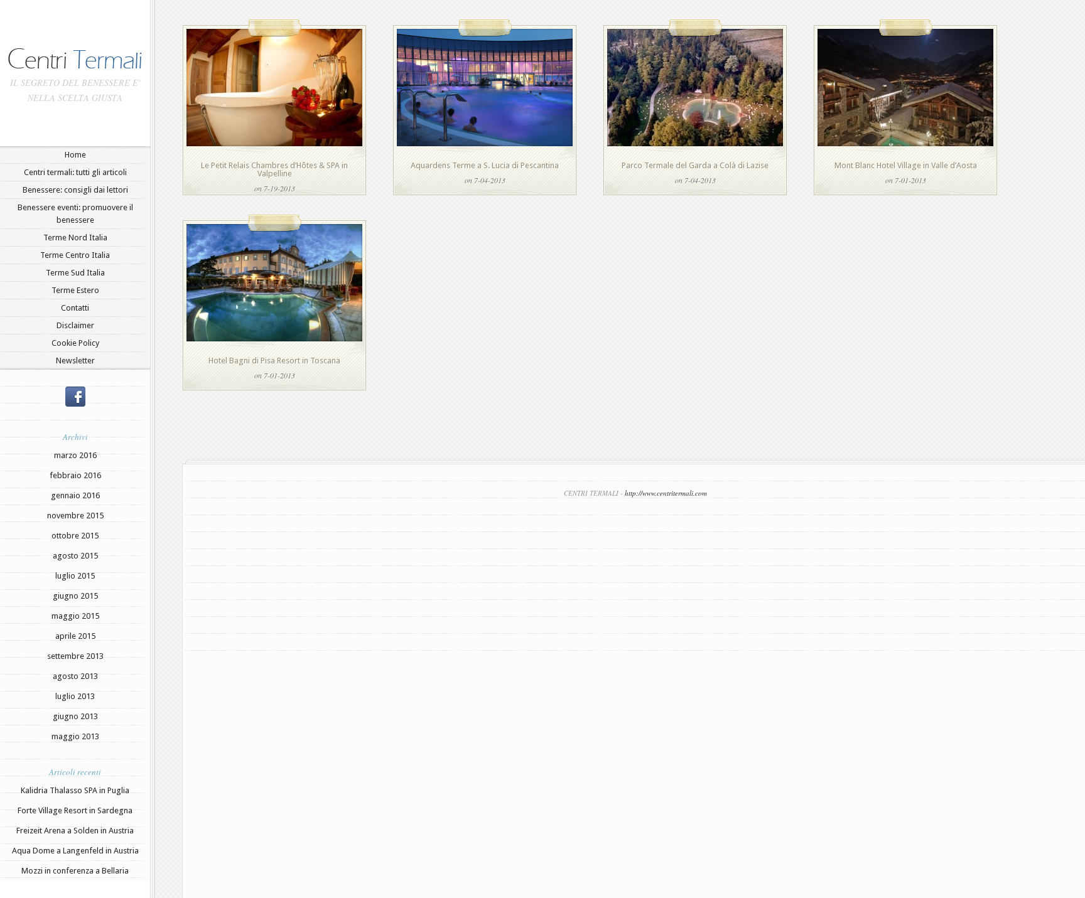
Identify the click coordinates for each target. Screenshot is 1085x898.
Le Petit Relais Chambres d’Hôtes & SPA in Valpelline (274, 169)
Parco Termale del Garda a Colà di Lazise (695, 165)
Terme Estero (75, 290)
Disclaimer (75, 325)
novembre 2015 (75, 515)
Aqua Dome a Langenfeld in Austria (75, 850)
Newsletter (75, 360)
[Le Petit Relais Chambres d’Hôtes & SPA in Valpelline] (274, 143)
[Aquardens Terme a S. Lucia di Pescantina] (485, 143)
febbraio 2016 (75, 475)
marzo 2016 (75, 455)
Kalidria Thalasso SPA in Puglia (75, 790)
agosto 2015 (75, 555)
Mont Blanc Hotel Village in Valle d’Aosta (905, 165)
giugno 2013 (75, 716)
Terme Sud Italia (75, 272)
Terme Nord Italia (75, 237)
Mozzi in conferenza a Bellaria (75, 870)
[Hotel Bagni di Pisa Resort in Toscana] (274, 338)
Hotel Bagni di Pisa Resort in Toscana (274, 360)
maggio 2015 (75, 616)
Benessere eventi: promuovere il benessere (75, 214)
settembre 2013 (75, 656)
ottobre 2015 (75, 535)
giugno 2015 (75, 596)
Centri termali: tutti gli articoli (75, 172)
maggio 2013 (75, 736)
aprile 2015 (75, 636)
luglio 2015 (75, 575)
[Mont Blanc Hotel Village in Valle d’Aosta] (905, 143)
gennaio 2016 (75, 495)
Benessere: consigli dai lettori (75, 190)
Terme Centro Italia (75, 255)
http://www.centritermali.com (666, 493)
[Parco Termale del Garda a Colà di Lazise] (695, 143)
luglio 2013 (75, 696)
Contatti (75, 308)
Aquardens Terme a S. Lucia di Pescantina (485, 165)
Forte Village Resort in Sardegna (75, 810)
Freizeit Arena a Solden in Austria (75, 830)
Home (75, 154)
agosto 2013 (75, 676)
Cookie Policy (75, 343)
